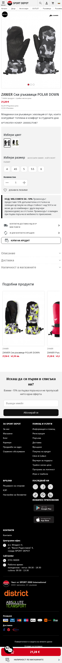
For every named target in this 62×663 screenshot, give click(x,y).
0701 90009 (13, 560)
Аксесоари (23, 8)
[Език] (59, 3)
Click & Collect (39, 456)
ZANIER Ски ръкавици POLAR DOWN (21, 352)
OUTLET (35, 8)
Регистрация (39, 433)
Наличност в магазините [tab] (18, 267)
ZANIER (7, 94)
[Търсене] (40, 3)
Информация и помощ (44, 429)
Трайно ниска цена (42, 465)
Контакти (7, 535)
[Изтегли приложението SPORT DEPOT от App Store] (44, 519)
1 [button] (28, 84)
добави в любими (18, 190)
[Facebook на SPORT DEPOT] (43, 487)
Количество (10, 177)
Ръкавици (47, 8)
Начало (4, 8)
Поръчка (37, 438)
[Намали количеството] (7, 182)
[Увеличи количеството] (24, 182)
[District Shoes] (16, 593)
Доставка (37, 442)
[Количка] (53, 3)
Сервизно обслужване (14, 451)
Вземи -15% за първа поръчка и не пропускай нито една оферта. (31, 386)
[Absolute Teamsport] (16, 604)
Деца (13, 8)
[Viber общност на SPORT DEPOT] (43, 495)
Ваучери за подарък (42, 460)
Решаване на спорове (14, 486)
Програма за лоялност (44, 469)
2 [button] (31, 84)
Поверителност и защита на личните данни (33, 642)
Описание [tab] (8, 253)
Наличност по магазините (28, 659)
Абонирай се (31, 412)
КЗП (5, 490)
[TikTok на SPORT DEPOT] (35, 495)
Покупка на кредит (42, 451)
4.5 (15, 169)
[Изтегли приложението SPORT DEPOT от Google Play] (44, 508)
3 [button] (33, 84)
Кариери (7, 442)
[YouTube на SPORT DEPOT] (50, 487)
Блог (5, 438)
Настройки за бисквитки (14, 495)
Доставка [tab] (7, 260)
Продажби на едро (12, 447)
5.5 (32, 169)
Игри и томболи (40, 474)
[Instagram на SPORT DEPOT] (35, 487)
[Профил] (47, 3)
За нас (6, 429)
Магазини (7, 433)
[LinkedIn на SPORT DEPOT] (50, 495)
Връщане (37, 447)
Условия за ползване (33, 646)
